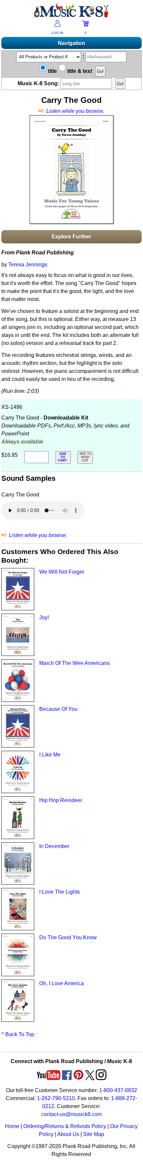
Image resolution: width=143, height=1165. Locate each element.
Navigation (71, 43)
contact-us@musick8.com (71, 1114)
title (52, 71)
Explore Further (71, 236)
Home (12, 1126)
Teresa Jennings (27, 264)
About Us (68, 1134)
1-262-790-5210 (56, 1098)
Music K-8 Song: (39, 83)
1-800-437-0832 (118, 1090)
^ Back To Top (17, 1034)
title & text (79, 71)
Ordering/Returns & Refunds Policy (64, 1126)
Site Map (93, 1134)
